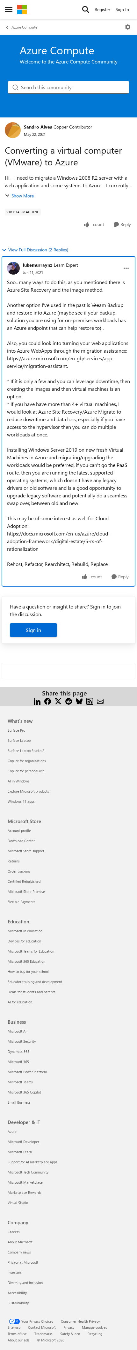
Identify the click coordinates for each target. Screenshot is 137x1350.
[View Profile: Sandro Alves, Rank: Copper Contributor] (13, 130)
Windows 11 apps (21, 801)
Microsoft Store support (26, 850)
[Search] (86, 9)
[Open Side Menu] (9, 9)
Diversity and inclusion (25, 1282)
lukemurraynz (37, 265)
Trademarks (43, 1333)
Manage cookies (94, 1327)
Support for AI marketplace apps (32, 1162)
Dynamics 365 (18, 1051)
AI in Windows (19, 781)
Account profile (19, 830)
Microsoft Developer (23, 1141)
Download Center (21, 840)
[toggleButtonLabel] (127, 27)
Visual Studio (18, 1202)
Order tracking (19, 871)
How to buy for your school (28, 971)
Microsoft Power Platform (27, 1071)
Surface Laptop (19, 740)
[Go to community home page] (22, 9)
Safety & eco (70, 1333)
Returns (14, 861)
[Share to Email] (100, 700)
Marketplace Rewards (24, 1192)
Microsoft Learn (20, 1151)
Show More (22, 196)
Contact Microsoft (42, 1327)
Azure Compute (24, 27)
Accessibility (17, 1292)
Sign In (122, 9)
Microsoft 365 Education (26, 961)
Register (102, 9)
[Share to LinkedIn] (37, 700)
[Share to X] (58, 700)
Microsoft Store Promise (26, 891)
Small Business (19, 1102)
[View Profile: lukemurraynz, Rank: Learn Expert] (13, 268)
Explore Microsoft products (28, 791)
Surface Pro (16, 730)
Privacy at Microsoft (23, 1262)
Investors (15, 1272)
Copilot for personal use (26, 770)
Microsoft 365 (18, 1061)
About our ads (18, 1340)
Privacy (68, 1327)
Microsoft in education (25, 930)
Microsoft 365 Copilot (24, 1092)
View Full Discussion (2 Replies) (38, 250)
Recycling (95, 1333)
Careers (14, 1231)
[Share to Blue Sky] (79, 700)
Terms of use (17, 1333)
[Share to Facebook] (47, 700)
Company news (19, 1252)
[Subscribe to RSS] (89, 700)
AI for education (20, 1002)
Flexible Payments (21, 901)
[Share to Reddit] (68, 700)
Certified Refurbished (24, 881)
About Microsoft (20, 1242)
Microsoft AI (17, 1031)
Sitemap (14, 1327)
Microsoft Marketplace (25, 1182)
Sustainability (18, 1302)
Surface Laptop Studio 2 (26, 750)
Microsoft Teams (20, 1082)
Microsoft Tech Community (28, 1172)
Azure (12, 1131)
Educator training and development (35, 981)
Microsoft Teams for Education (31, 951)
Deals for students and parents (31, 991)
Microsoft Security (22, 1041)
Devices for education (24, 941)
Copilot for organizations (27, 760)
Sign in (33, 630)
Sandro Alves (38, 127)
